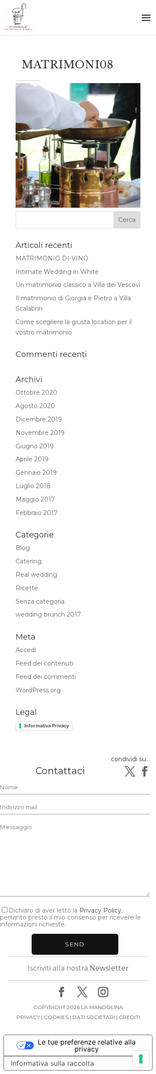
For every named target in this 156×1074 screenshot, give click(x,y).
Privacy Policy (100, 910)
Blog (23, 548)
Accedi (26, 650)
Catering (29, 561)
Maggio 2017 (35, 499)
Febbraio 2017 (37, 513)
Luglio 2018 (33, 486)
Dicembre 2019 (39, 419)
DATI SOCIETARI (93, 1017)
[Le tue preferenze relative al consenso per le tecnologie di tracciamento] (141, 1059)
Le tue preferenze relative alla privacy (87, 1045)
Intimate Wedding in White (57, 272)
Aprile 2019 (32, 459)
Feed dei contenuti (44, 663)
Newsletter (109, 968)
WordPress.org (38, 690)
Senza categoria (40, 601)
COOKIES (56, 1017)
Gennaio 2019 (36, 472)
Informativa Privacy (46, 726)
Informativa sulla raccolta (52, 1063)
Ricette (27, 588)
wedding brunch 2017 (48, 614)
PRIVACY (28, 1017)
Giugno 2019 (35, 446)
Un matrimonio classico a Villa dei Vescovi (78, 285)
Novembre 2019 (40, 433)
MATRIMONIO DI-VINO (52, 258)
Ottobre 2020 (36, 392)
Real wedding (36, 575)
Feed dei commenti (46, 677)
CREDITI (129, 1017)
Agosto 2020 (35, 406)
